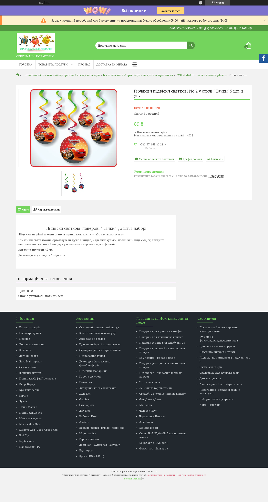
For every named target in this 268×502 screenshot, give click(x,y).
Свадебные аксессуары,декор (219, 372)
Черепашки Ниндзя (152, 416)
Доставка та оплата (112, 64)
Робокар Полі (88, 416)
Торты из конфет (150, 382)
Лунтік (23, 401)
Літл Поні (85, 410)
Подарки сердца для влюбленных (162, 342)
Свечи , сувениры (211, 367)
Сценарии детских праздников (100, 350)
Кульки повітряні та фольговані (100, 344)
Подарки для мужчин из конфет (160, 331)
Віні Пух (24, 435)
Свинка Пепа (27, 367)
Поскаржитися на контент (161, 474)
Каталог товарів (29, 327)
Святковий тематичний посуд (99, 327)
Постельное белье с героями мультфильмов (219, 329)
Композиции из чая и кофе (157, 357)
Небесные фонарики (93, 371)
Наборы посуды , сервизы (217, 399)
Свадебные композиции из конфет (162, 393)
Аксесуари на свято (92, 338)
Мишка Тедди (148, 427)
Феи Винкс (146, 422)
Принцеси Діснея (30, 412)
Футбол (84, 422)
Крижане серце (29, 390)
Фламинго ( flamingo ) (153, 448)
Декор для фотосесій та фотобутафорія (94, 363)
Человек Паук (148, 410)
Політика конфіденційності (191, 474)
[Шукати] (191, 43)
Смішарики (87, 405)
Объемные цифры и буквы (217, 352)
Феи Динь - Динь (150, 399)
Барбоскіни (26, 441)
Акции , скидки (210, 405)
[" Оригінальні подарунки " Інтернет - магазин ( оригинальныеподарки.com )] (36, 42)
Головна (25, 64)
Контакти (25, 350)
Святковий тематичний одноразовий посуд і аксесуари (63, 75)
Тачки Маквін (28, 407)
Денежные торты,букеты (155, 388)
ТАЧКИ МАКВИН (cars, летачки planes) (201, 75)
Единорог (86, 450)
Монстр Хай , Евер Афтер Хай (38, 429)
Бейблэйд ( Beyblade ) (153, 443)
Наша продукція (30, 333)
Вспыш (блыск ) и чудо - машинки (102, 427)
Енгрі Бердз (27, 384)
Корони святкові (90, 376)
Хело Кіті (84, 393)
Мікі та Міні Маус (30, 424)
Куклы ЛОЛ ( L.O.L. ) (91, 456)
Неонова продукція (92, 356)
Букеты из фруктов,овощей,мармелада (219, 338)
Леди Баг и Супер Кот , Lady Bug (99, 445)
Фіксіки (84, 399)
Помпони (85, 382)
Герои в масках (89, 439)
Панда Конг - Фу (29, 446)
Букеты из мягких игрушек (218, 346)
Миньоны (145, 405)
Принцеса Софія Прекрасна (37, 378)
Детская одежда (210, 378)
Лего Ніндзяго (28, 356)
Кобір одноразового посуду (97, 333)
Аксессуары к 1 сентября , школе (221, 384)
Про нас (84, 64)
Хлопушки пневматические (97, 388)
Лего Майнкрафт (30, 361)
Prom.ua (152, 471)
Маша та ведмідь (30, 418)
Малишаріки (87, 433)
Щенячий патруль (31, 373)
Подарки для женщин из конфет (161, 337)
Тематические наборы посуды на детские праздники (138, 75)
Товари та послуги (53, 64)
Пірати (23, 395)
